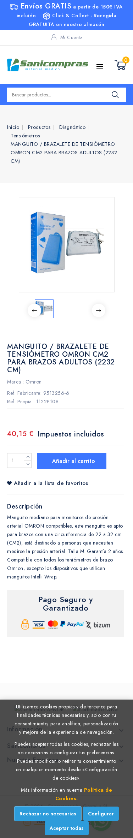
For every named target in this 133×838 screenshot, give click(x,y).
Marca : (15, 381)
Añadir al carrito (72, 461)
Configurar (101, 813)
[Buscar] (115, 95)
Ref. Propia (19, 401)
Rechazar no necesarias (48, 813)
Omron (34, 381)
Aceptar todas (67, 828)
